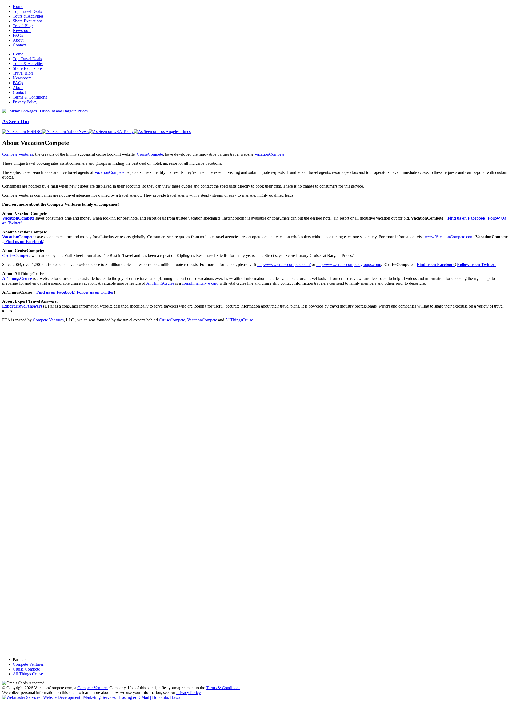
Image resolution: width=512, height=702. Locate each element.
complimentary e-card (200, 283)
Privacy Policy (25, 102)
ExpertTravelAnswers (22, 306)
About (18, 40)
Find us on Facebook (23, 241)
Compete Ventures (17, 154)
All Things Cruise (28, 674)
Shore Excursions (27, 21)
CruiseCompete (150, 154)
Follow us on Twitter (95, 292)
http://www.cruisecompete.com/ (284, 264)
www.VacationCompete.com (449, 237)
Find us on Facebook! (467, 218)
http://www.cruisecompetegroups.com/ (348, 264)
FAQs (18, 35)
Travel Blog (23, 25)
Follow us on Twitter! (476, 264)
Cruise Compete (26, 669)
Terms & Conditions (30, 97)
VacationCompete (269, 154)
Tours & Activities (28, 16)
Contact (19, 45)
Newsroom (22, 30)
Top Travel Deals (27, 11)
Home (18, 6)
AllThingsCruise (17, 278)
